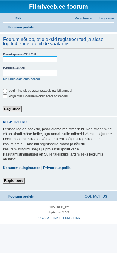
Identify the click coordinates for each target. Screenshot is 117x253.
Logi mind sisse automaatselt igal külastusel (40, 90)
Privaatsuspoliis (57, 168)
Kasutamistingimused (21, 168)
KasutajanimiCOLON (19, 54)
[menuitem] (16, 18)
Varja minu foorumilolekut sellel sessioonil (38, 96)
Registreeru (13, 181)
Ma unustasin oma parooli (21, 79)
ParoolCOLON (14, 68)
